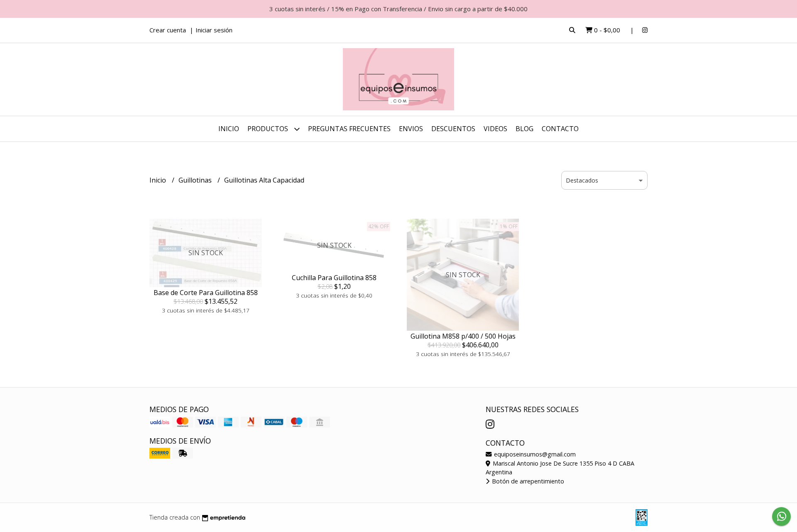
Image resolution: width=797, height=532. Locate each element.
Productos (268, 128)
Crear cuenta (167, 30)
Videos (495, 128)
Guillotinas (195, 180)
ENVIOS (411, 128)
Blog (524, 128)
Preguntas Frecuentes (349, 128)
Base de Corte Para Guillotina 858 (206, 292)
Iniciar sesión (214, 30)
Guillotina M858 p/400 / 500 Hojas (463, 336)
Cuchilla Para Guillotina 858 (334, 277)
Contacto (560, 128)
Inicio (228, 128)
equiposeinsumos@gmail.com (534, 454)
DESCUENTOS (453, 128)
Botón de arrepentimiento (527, 481)
